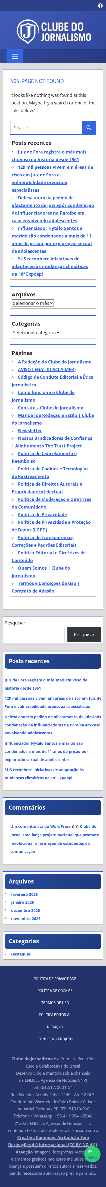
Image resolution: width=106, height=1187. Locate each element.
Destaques (21, 954)
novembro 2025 (25, 918)
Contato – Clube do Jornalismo (50, 408)
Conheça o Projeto (55, 1039)
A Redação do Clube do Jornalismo (55, 362)
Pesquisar (15, 623)
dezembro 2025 (25, 910)
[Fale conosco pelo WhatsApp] (92, 1154)
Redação (55, 1027)
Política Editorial (55, 1014)
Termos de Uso (55, 1002)
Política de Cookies (55, 990)
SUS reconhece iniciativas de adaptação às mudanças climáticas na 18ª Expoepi (50, 266)
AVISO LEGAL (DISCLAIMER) (47, 369)
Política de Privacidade (42, 515)
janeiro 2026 (22, 902)
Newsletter (30, 431)
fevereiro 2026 (24, 894)
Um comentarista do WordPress (40, 826)
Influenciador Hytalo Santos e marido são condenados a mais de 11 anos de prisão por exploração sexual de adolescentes (46, 751)
